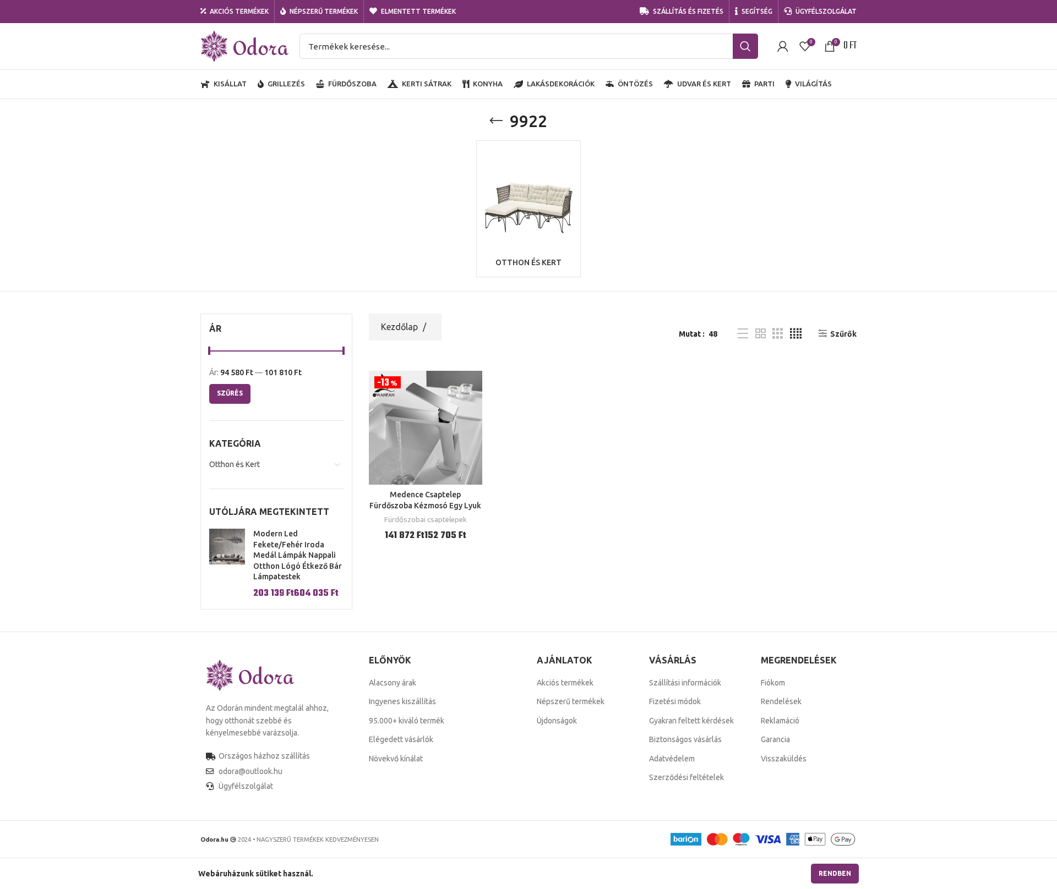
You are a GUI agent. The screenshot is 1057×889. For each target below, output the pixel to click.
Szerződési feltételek (686, 777)
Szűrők (843, 334)
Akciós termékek (565, 682)
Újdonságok (557, 720)
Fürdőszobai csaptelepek (425, 519)
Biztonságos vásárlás (685, 739)
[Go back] (496, 121)
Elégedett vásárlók (401, 739)
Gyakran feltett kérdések (691, 720)
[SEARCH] (745, 46)
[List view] (743, 334)
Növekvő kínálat (396, 758)
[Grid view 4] (796, 334)
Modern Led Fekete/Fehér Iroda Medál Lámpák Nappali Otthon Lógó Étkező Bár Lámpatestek (297, 555)
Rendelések (781, 701)
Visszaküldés (784, 758)
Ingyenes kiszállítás (402, 701)
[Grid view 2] (760, 334)
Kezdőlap (400, 327)
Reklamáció (780, 720)
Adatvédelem (672, 758)
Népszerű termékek (570, 701)
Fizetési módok (675, 701)
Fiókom (773, 682)
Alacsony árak (392, 682)
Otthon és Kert (234, 464)
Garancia (775, 739)
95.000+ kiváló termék (406, 720)
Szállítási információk (685, 682)
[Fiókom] (783, 46)
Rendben (835, 873)
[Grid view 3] (777, 334)
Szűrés (230, 393)
